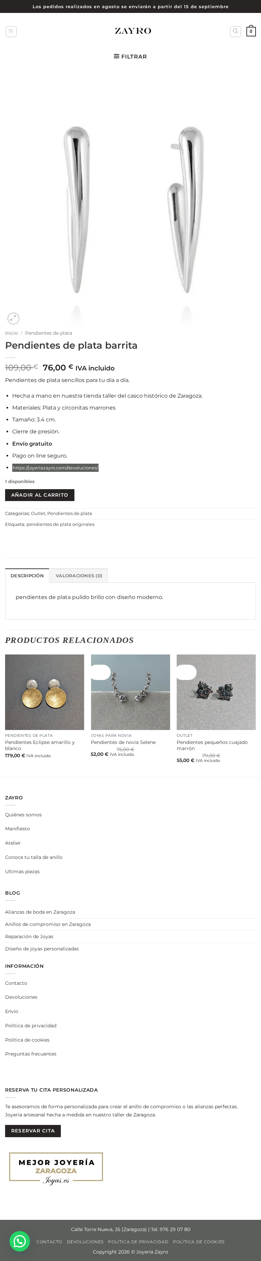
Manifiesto (17, 829)
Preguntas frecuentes (30, 1054)
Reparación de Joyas (29, 936)
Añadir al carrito (39, 495)
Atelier (13, 843)
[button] (11, 31)
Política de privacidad (30, 1026)
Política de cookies (27, 1040)
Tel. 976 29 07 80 (170, 1229)
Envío (11, 1011)
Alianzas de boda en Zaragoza (40, 912)
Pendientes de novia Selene (123, 742)
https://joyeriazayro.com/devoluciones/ (55, 467)
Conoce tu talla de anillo (34, 857)
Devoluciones (21, 997)
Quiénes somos (23, 815)
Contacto (16, 983)
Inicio (11, 333)
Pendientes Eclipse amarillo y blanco (40, 745)
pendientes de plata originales (60, 524)
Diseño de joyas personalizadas (42, 949)
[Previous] (5, 715)
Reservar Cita (33, 1131)
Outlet (38, 513)
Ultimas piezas (22, 871)
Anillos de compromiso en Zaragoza (48, 924)
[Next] (255, 715)
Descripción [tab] (27, 575)
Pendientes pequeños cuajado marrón (212, 745)
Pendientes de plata (48, 333)
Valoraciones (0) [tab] (79, 575)
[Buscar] (235, 31)
